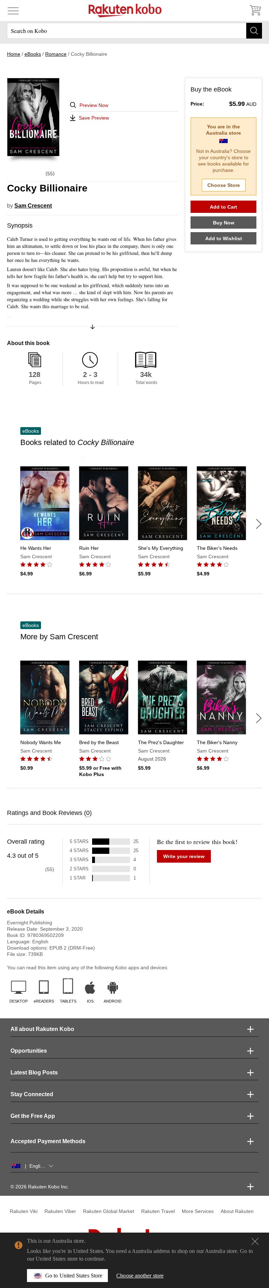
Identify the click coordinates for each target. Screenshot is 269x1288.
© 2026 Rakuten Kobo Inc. (40, 1186)
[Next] (259, 524)
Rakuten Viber (60, 1211)
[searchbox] (134, 31)
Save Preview (94, 118)
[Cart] (255, 10)
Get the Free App (33, 1116)
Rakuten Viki (23, 1211)
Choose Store (223, 185)
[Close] (254, 1241)
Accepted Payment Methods (48, 1141)
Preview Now (94, 105)
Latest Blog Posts (34, 1072)
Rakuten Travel (158, 1211)
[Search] (254, 31)
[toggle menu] (13, 10)
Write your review (184, 856)
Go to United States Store (73, 1276)
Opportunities (29, 1051)
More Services (198, 1211)
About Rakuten (237, 1211)
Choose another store (140, 1276)
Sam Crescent (33, 206)
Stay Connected (32, 1094)
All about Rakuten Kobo (42, 1029)
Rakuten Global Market (108, 1211)
